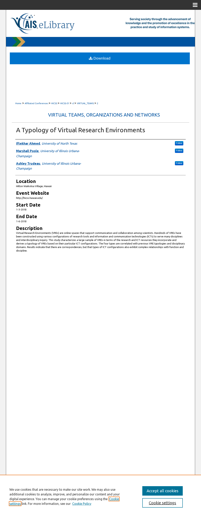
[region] (100, 496)
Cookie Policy (81, 503)
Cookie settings (162, 503)
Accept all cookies (162, 491)
